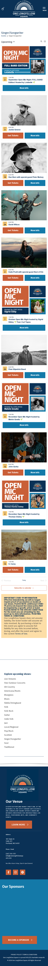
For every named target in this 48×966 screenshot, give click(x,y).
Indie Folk (8, 719)
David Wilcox (14, 224)
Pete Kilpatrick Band (17, 369)
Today (24, 580)
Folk (6, 707)
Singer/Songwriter (12, 739)
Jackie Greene (14, 129)
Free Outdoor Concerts (14, 683)
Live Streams (10, 679)
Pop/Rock (8, 731)
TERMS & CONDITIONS (30, 954)
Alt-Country (9, 687)
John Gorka (13, 466)
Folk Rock (8, 711)
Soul (6, 743)
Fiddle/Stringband (12, 703)
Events (3, 36)
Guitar (7, 715)
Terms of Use (21, 633)
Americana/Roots (12, 691)
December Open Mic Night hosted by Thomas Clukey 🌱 (24, 515)
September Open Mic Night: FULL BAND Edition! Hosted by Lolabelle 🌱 (25, 81)
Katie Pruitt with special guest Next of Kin (25, 272)
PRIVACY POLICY (16, 954)
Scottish (8, 735)
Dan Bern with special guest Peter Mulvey (26, 177)
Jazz (6, 723)
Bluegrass (8, 695)
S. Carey (12, 564)
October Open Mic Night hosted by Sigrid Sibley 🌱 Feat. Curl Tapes (25, 320)
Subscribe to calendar (22, 588)
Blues (6, 699)
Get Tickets (13, 135)
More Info (24, 88)
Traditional (9, 747)
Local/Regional (11, 727)
